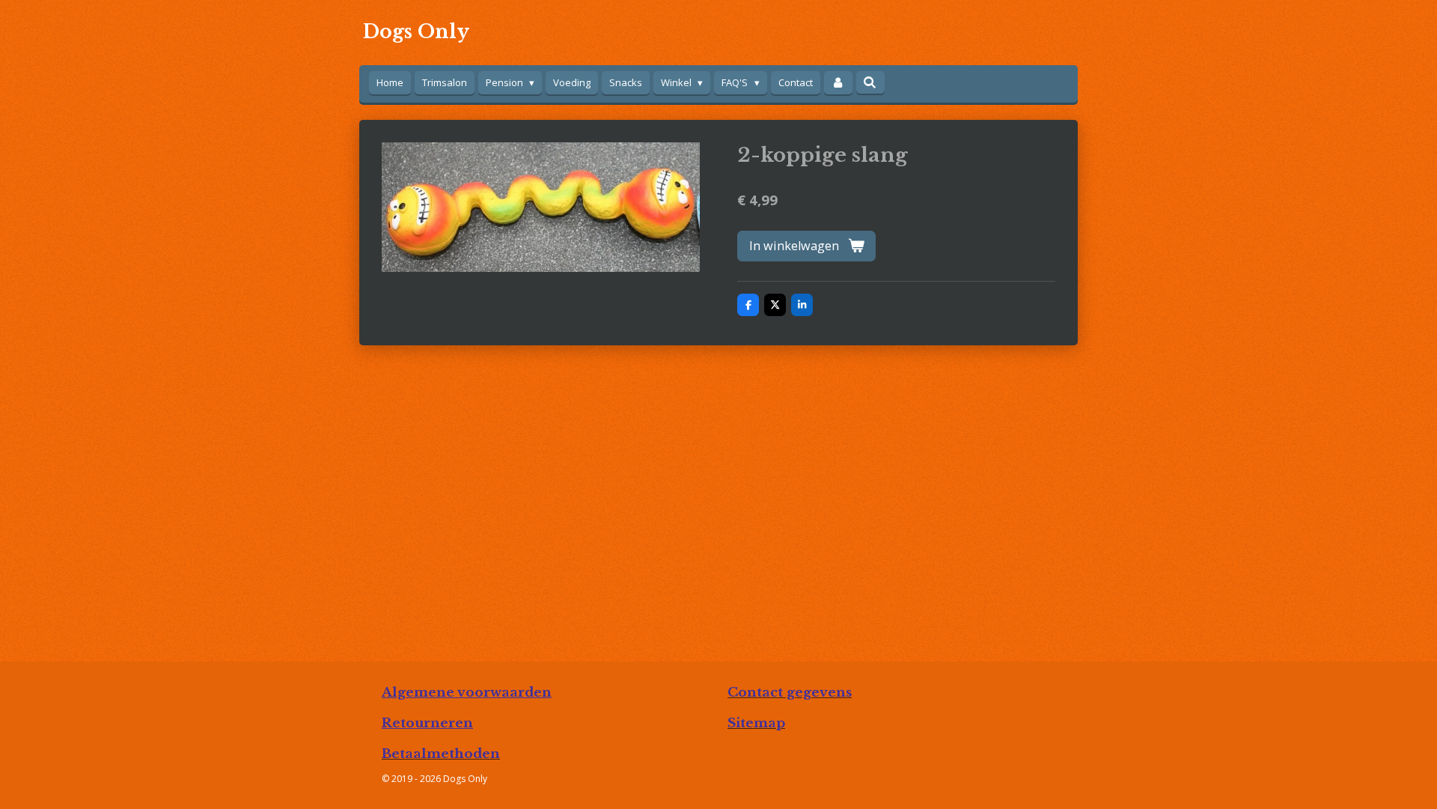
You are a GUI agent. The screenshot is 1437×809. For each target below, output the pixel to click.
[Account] (838, 82)
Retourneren (427, 723)
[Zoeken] (870, 82)
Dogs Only (416, 31)
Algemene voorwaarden (467, 692)
